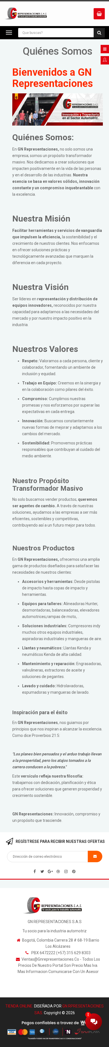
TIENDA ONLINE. (19, 1006)
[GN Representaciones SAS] (55, 905)
